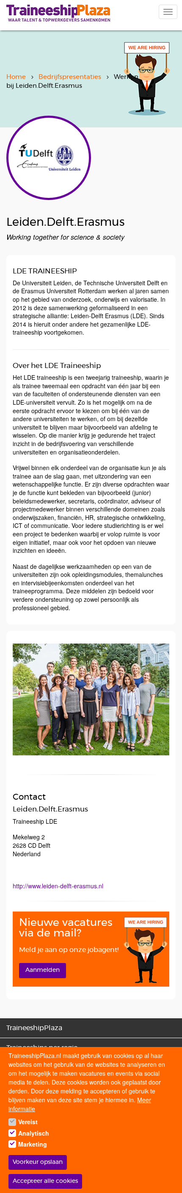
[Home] (58, 13)
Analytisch (33, 1133)
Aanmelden (42, 970)
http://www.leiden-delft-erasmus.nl (58, 886)
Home (16, 77)
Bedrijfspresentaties (70, 77)
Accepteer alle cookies (45, 1181)
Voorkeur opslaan (38, 1162)
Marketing (32, 1144)
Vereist (28, 1121)
